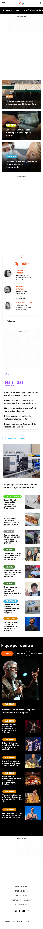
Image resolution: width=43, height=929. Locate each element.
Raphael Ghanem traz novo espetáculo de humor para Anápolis (11, 626)
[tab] (7, 653)
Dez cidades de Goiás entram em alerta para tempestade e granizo (11, 539)
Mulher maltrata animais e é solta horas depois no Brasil (24, 307)
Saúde (9, 515)
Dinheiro (11, 125)
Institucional (21, 886)
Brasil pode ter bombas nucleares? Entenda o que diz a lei (12, 591)
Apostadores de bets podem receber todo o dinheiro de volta (23, 277)
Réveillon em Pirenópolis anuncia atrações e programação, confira (11, 781)
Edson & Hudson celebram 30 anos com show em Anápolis (10, 746)
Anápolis (11, 156)
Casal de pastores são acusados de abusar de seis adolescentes (12, 556)
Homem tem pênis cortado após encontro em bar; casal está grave (20, 401)
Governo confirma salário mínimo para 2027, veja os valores (18, 133)
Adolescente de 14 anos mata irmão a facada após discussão (12, 573)
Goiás (9, 96)
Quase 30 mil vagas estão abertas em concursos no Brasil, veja (9, 504)
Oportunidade (14, 496)
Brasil (9, 549)
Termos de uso (21, 905)
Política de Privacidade (21, 900)
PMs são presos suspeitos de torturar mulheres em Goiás (17, 417)
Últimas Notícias (11, 10)
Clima (9, 531)
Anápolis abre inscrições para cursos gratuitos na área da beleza (21, 393)
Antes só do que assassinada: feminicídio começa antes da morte (22, 294)
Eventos (10, 619)
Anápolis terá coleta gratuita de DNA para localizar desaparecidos (21, 164)
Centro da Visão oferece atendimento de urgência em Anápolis (11, 609)
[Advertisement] (21, 55)
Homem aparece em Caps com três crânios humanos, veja (20, 425)
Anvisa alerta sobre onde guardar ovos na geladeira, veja (11, 521)
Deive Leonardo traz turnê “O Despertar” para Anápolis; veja (12, 815)
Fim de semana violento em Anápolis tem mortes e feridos (20, 409)
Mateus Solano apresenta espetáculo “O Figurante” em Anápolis (9, 728)
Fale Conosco (21, 891)
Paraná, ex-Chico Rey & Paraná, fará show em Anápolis (11, 763)
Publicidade (21, 896)
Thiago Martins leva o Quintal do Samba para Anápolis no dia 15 (12, 798)
